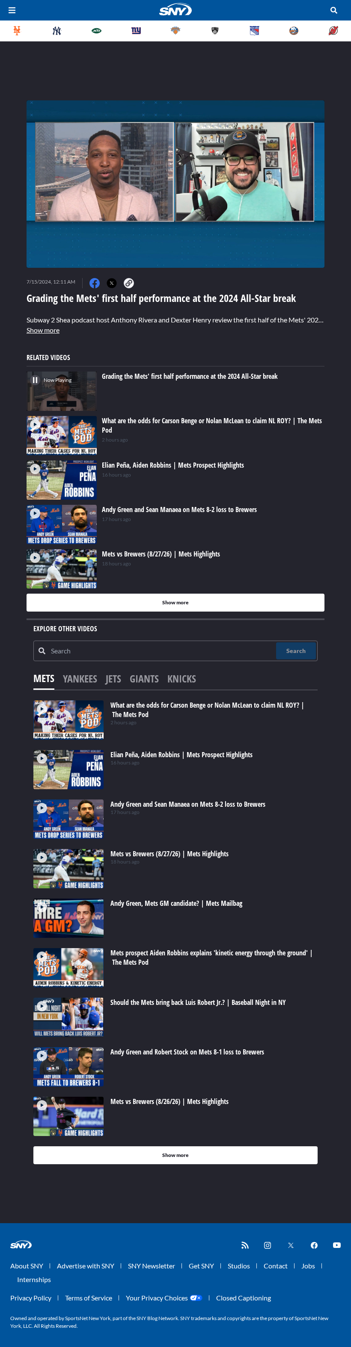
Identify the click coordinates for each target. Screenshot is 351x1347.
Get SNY (201, 1266)
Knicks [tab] (181, 678)
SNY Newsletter (151, 1266)
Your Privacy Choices (157, 1298)
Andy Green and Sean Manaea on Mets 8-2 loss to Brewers (187, 804)
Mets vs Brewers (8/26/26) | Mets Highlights (169, 1101)
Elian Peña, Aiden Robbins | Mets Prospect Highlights (181, 754)
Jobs (308, 1266)
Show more (43, 330)
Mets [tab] (43, 678)
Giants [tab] (144, 678)
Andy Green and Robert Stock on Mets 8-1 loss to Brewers (187, 1052)
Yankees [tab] (80, 678)
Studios (239, 1266)
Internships (34, 1279)
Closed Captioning (243, 1298)
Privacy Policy (30, 1298)
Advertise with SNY (85, 1266)
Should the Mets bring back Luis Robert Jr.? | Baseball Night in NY (198, 1002)
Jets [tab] (113, 678)
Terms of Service (88, 1298)
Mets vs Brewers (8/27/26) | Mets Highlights (169, 853)
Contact (276, 1266)
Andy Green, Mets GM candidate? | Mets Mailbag (176, 903)
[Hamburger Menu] (12, 10)
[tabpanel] (175, 932)
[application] (175, 184)
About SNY (26, 1266)
